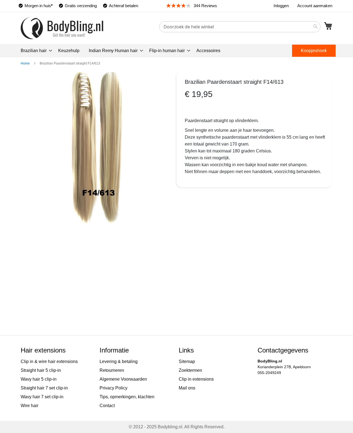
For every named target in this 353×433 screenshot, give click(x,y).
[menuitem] (34, 51)
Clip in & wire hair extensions (49, 361)
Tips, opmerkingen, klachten (127, 396)
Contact (107, 405)
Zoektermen (190, 370)
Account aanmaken (314, 5)
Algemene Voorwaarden (123, 379)
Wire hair (29, 405)
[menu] (176, 51)
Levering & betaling (119, 361)
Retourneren (112, 370)
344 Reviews (205, 5)
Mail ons (187, 388)
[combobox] (239, 26)
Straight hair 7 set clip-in (44, 388)
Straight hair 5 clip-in (41, 370)
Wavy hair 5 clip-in (39, 379)
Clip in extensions (196, 379)
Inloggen (281, 5)
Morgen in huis (39, 5)
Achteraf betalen (123, 5)
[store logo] (62, 28)
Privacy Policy (113, 388)
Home (25, 63)
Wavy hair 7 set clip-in (42, 396)
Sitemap (187, 361)
